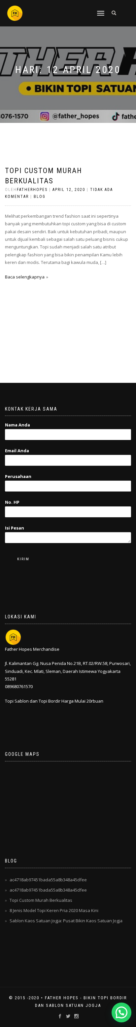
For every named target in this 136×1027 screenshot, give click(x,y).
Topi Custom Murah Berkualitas (41, 900)
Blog (40, 196)
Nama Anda (17, 425)
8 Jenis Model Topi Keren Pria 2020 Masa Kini (54, 910)
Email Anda (17, 451)
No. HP (12, 502)
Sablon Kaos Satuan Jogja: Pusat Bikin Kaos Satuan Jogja (66, 921)
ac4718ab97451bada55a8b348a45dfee (48, 880)
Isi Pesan (14, 528)
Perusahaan (18, 476)
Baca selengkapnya (25, 277)
